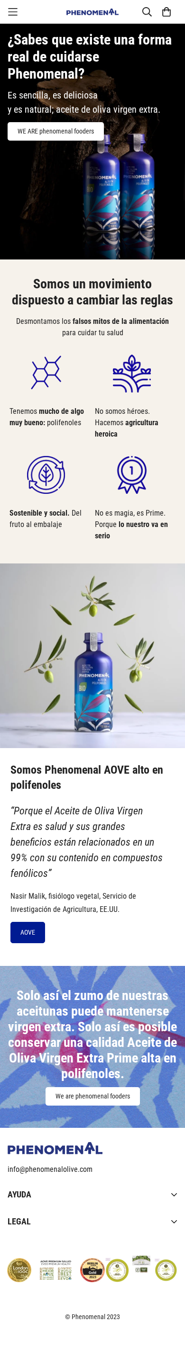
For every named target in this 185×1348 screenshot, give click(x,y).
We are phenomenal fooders (93, 1096)
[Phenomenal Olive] (92, 12)
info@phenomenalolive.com (50, 1169)
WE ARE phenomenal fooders (56, 131)
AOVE (27, 932)
